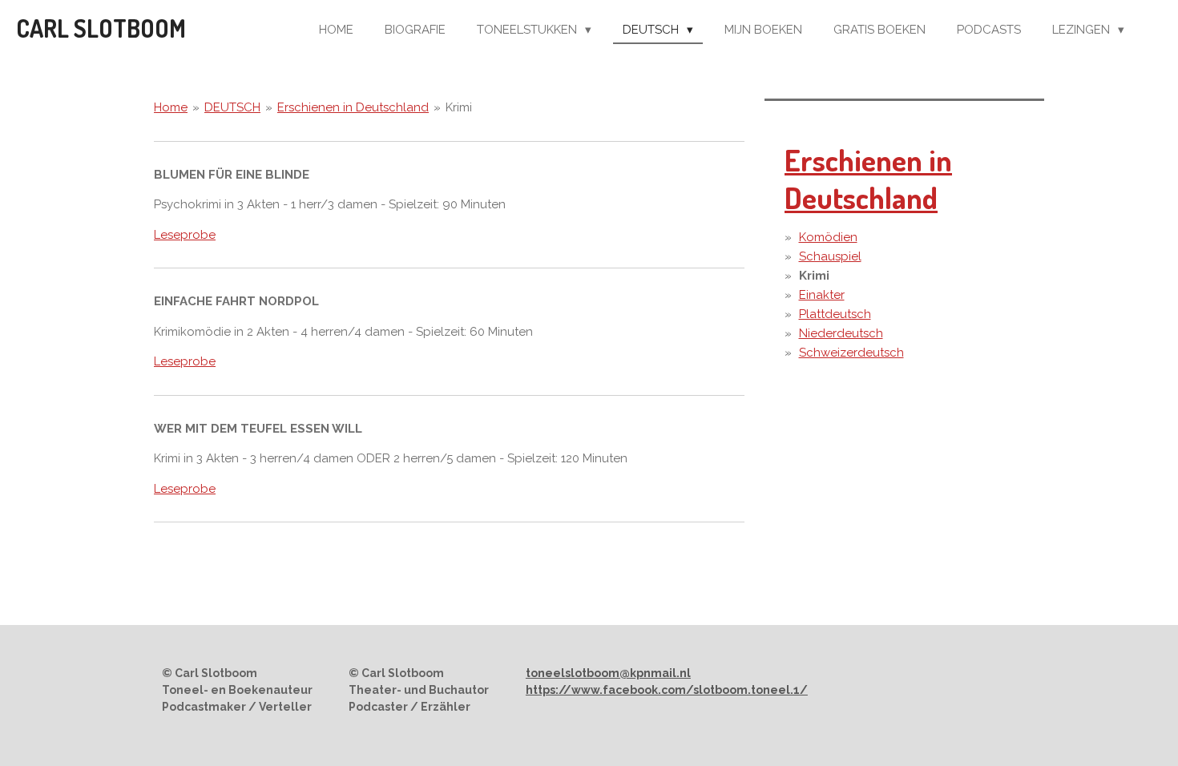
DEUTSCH (232, 107)
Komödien (828, 237)
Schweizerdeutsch (851, 352)
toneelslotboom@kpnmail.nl (608, 673)
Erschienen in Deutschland (353, 107)
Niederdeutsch (841, 333)
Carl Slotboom (101, 28)
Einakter (822, 295)
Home (171, 107)
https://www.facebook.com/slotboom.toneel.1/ (667, 689)
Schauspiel (830, 256)
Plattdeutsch (835, 314)
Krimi (459, 107)
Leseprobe (185, 235)
